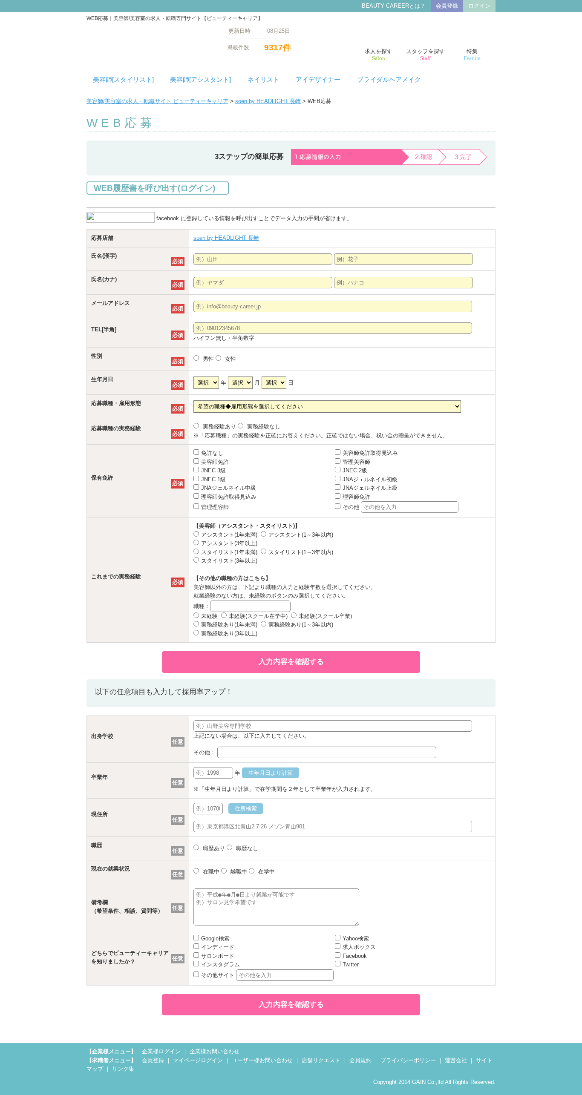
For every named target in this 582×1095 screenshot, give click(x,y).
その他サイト (218, 975)
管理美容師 (356, 462)
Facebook (355, 956)
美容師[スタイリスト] (123, 79)
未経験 (209, 616)
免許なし (212, 453)
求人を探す (378, 54)
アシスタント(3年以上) (229, 543)
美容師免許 (215, 462)
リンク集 (123, 1069)
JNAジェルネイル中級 (228, 488)
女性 (229, 359)
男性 (207, 359)
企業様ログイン (161, 1051)
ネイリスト (263, 79)
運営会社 (456, 1060)
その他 (352, 507)
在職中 (210, 871)
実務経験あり (218, 426)
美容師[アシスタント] (200, 79)
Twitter (351, 964)
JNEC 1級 (213, 479)
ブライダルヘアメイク (389, 79)
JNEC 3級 (213, 470)
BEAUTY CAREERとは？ (394, 6)
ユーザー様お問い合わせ (262, 1060)
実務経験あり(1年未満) (229, 624)
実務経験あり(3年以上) (229, 633)
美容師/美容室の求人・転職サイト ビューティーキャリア (157, 101)
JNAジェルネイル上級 (370, 488)
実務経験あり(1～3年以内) (300, 624)
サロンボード (217, 956)
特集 (472, 54)
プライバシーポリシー (408, 1060)
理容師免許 (356, 497)
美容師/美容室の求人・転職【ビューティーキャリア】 (150, 39)
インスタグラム (220, 964)
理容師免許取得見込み (228, 497)
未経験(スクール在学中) (258, 616)
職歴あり (213, 848)
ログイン (479, 6)
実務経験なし (262, 426)
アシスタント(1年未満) (229, 535)
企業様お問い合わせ (214, 1051)
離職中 (238, 871)
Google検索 (215, 938)
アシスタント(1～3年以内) (300, 535)
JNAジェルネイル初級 (370, 479)
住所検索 (246, 808)
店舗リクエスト (321, 1060)
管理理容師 (215, 507)
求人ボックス (359, 947)
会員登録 (447, 6)
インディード (217, 947)
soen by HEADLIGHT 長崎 (268, 101)
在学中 (265, 871)
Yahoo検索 (356, 938)
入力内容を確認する (291, 662)
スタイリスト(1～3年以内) (300, 552)
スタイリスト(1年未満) (229, 552)
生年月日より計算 (270, 773)
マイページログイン (198, 1060)
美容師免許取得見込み (370, 453)
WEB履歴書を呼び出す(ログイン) (154, 188)
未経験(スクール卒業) (325, 616)
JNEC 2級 (355, 470)
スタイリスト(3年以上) (229, 561)
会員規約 (360, 1060)
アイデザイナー (318, 79)
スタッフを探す (425, 54)
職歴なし (246, 848)
